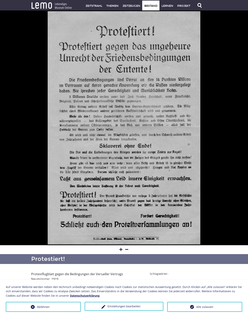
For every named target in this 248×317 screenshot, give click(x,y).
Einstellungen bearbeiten (124, 306)
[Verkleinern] (127, 250)
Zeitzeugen (131, 6)
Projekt (183, 6)
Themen (112, 6)
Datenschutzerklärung (85, 295)
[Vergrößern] (121, 250)
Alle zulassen (204, 307)
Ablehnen (43, 307)
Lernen (167, 6)
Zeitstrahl (94, 6)
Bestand (151, 6)
